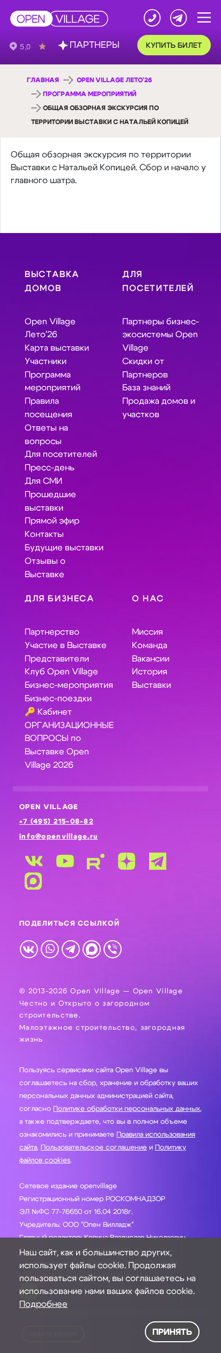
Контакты (44, 534)
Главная (43, 80)
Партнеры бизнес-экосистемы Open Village (160, 335)
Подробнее (43, 1304)
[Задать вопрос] (178, 17)
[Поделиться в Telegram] (70, 948)
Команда (149, 645)
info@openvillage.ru (58, 836)
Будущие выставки (64, 547)
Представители (57, 658)
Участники (46, 361)
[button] (204, 18)
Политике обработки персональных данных (126, 1108)
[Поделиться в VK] (28, 948)
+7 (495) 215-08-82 (56, 821)
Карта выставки (57, 348)
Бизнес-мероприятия (69, 685)
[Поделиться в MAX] (91, 948)
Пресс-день (50, 467)
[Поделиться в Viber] (112, 948)
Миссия (147, 632)
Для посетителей (61, 454)
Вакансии (151, 658)
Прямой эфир (52, 521)
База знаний (146, 387)
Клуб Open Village (61, 671)
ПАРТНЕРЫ (94, 45)
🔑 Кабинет (48, 712)
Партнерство (52, 632)
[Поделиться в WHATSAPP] (49, 948)
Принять (172, 1332)
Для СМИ (43, 481)
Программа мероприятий (89, 94)
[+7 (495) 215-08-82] (152, 17)
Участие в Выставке (66, 645)
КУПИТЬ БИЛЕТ (174, 45)
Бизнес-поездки (58, 698)
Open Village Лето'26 (114, 80)
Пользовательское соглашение (94, 1147)
